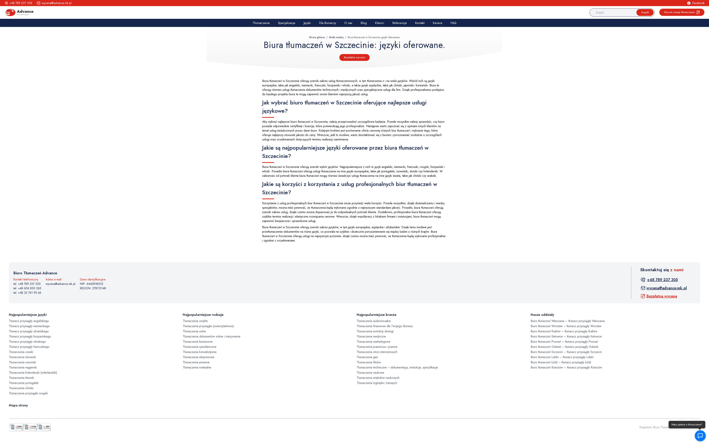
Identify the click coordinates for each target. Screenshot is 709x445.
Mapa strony (18, 405)
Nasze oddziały (542, 314)
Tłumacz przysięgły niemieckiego (29, 326)
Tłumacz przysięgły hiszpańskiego (30, 336)
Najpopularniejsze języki (28, 314)
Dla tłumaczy (327, 23)
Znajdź (645, 12)
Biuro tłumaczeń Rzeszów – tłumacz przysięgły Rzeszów (566, 367)
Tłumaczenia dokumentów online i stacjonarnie (211, 336)
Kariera (437, 23)
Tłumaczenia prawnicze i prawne (377, 347)
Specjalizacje (286, 23)
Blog (364, 23)
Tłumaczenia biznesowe (198, 341)
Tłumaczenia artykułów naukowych (378, 378)
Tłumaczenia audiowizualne (374, 321)
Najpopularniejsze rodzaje (203, 314)
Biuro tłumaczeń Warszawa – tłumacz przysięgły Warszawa (568, 321)
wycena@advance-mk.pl (60, 284)
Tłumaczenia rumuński (22, 362)
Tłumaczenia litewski (21, 378)
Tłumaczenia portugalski (24, 383)
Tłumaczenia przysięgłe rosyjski (28, 393)
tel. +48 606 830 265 (27, 288)
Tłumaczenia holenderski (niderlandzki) (33, 372)
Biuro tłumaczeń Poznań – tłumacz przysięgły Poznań (564, 341)
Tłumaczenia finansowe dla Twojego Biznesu (385, 326)
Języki (307, 23)
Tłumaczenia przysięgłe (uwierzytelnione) (208, 326)
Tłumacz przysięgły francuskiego (29, 347)
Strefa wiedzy (336, 37)
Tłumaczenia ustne (194, 331)
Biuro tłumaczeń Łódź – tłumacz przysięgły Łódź (561, 362)
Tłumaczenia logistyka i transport (377, 383)
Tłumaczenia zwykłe (195, 321)
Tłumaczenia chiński (21, 388)
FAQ (453, 23)
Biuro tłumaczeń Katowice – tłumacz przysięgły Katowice (566, 336)
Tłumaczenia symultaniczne (199, 347)
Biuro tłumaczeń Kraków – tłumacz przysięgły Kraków (564, 331)
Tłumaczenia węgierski (23, 367)
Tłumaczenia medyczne (371, 336)
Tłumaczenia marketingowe (373, 341)
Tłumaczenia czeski (21, 352)
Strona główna (317, 37)
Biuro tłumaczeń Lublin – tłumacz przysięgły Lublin (562, 357)
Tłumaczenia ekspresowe (198, 357)
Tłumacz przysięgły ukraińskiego (29, 331)
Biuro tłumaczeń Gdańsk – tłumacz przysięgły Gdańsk (564, 347)
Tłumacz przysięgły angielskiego (29, 321)
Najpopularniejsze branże (376, 314)
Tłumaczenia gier (367, 357)
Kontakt (419, 23)
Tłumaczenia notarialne (197, 367)
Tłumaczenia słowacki (22, 357)
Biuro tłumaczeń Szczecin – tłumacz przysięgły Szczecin (566, 352)
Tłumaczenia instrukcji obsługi (375, 331)
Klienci (379, 23)
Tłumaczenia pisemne (196, 362)
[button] (699, 435)
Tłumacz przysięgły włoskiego (27, 341)
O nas (348, 23)
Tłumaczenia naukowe (370, 372)
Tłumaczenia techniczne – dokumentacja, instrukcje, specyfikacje (397, 367)
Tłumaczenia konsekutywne (200, 352)
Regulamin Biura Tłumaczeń (656, 427)
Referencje (399, 23)
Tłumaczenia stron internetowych (377, 352)
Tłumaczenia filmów (369, 362)
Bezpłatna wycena (354, 57)
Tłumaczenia (261, 23)
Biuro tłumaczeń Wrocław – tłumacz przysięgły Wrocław (566, 326)
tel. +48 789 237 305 (27, 284)
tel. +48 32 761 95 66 (27, 293)
